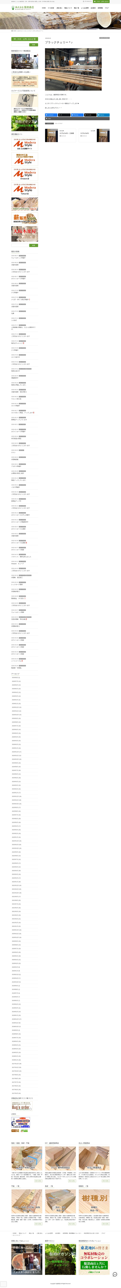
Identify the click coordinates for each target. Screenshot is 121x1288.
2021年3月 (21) (16, 919)
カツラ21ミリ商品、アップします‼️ (23, 412)
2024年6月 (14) (16, 774)
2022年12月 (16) (16, 841)
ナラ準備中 (14, 292)
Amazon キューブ (17, 563)
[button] (115, 1274)
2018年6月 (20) (16, 1041)
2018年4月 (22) (16, 1048)
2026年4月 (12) (16, 692)
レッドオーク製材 (17, 584)
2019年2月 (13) (16, 1011)
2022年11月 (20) (16, 844)
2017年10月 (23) (16, 1071)
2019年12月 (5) (16, 974)
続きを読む (38, 1181)
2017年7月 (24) (16, 1082)
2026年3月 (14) (16, 696)
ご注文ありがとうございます (20, 272)
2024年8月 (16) (16, 766)
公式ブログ (29, 368)
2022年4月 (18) (16, 870)
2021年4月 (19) (16, 915)
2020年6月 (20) (16, 952)
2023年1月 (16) (16, 837)
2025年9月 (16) (16, 718)
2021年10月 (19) (16, 893)
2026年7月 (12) (16, 681)
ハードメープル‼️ (17, 661)
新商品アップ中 (16, 501)
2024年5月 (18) (16, 777)
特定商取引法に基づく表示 (91, 1233)
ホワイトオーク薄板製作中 (19, 522)
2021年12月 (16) (16, 885)
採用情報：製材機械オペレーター (72, 1233)
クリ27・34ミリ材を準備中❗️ (20, 299)
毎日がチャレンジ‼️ (17, 343)
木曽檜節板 (15, 459)
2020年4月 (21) (16, 959)
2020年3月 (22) (16, 963)
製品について (22, 1233)
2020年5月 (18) (16, 956)
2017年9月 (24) (16, 1074)
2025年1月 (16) (16, 748)
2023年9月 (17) (16, 807)
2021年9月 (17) (16, 896)
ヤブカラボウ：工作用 (67, 133)
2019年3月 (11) (16, 1008)
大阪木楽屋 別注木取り (19, 392)
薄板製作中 (14, 378)
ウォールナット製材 (17, 612)
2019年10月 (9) (16, 982)
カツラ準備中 (15, 405)
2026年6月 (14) (16, 685)
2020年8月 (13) (16, 945)
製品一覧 (31, 1233)
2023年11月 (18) (16, 800)
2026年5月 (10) (16, 688)
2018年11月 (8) (16, 1023)
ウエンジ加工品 (16, 399)
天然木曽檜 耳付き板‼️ (19, 619)
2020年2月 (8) (16, 967)
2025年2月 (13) (16, 744)
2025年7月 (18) (16, 726)
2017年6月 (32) (16, 1086)
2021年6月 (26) (16, 907)
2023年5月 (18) (16, 822)
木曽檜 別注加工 (17, 577)
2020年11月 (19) (16, 933)
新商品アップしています (19, 419)
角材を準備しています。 (19, 385)
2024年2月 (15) (16, 789)
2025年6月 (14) (16, 729)
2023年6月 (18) (16, 818)
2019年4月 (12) (16, 1004)
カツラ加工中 (15, 357)
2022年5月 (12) (16, 867)
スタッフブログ (104, 38)
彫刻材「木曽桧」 (17, 668)
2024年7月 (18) (16, 770)
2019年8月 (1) (16, 989)
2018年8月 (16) (16, 1034)
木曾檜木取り (15, 591)
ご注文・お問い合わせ (102, 1)
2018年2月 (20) (16, 1056)
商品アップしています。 (19, 480)
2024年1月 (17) (16, 792)
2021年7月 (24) (16, 904)
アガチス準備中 (16, 466)
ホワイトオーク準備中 (18, 278)
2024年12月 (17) (16, 752)
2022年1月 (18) (16, 881)
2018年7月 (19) (16, 1037)
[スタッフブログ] (51, 135)
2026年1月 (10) (16, 703)
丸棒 (12, 313)
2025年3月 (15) (16, 740)
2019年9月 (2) (16, 985)
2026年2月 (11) (16, 699)
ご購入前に (39, 1233)
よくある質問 (49, 1233)
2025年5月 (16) (16, 733)
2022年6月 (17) (16, 863)
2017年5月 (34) (16, 1089)
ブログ (103, 1233)
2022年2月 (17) (16, 878)
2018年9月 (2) (16, 1030)
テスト (13, 452)
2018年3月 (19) (16, 1052)
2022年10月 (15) (16, 848)
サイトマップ (16, 1235)
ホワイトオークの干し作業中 (20, 515)
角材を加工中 (15, 371)
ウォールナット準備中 (18, 258)
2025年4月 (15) (16, 737)
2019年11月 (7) (16, 978)
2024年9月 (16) (16, 763)
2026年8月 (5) (16, 677)
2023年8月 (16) (16, 811)
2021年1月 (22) (16, 926)
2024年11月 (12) (16, 755)
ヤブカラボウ (84, 133)
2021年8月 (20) (16, 900)
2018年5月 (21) (16, 1045)
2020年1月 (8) (16, 970)
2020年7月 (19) (16, 948)
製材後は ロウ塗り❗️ (18, 598)
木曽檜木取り (15, 626)
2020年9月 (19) (16, 941)
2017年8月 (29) (16, 1078)
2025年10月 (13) (16, 714)
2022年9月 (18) (16, 852)
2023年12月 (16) (16, 796)
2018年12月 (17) (16, 1019)
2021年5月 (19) (16, 911)
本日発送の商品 (16, 438)
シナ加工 (14, 320)
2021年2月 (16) (16, 922)
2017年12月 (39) (16, 1063)
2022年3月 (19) (16, 874)
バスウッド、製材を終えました (21, 556)
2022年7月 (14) (16, 859)
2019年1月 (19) (16, 1015)
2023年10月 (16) (16, 803)
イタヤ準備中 (15, 487)
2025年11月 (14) (16, 711)
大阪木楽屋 (14, 265)
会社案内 (57, 1233)
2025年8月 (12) (16, 722)
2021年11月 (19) (16, 889)
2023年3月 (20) (16, 829)
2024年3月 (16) (16, 785)
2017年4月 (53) (16, 1093)
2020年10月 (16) (16, 937)
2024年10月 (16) (16, 759)
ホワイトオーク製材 (17, 549)
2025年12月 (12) (16, 707)
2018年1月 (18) (16, 1060)
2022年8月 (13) (16, 855)
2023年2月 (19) (16, 833)
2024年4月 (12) (16, 781)
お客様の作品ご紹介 (17, 473)
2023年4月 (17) (16, 826)
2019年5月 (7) (16, 1000)
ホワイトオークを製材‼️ (19, 543)
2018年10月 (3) (16, 1026)
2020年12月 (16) (16, 930)
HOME (14, 1233)
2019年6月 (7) (16, 997)
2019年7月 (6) (16, 993)
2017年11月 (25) (16, 1067)
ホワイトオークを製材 (18, 529)
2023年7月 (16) (16, 815)
